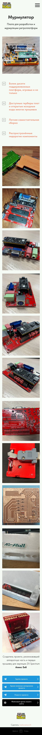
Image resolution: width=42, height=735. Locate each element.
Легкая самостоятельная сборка (24, 121)
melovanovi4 (25, 724)
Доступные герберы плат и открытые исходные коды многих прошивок (24, 106)
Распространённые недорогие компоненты (23, 135)
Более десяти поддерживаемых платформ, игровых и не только (23, 88)
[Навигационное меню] (37, 5)
